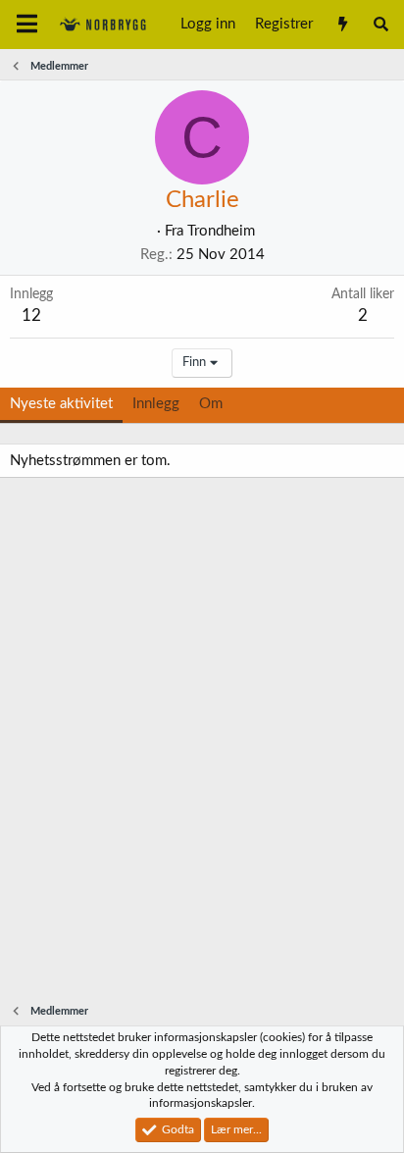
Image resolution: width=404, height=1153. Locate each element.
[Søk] (381, 24)
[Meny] (27, 24)
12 (31, 315)
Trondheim (221, 231)
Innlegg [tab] (155, 403)
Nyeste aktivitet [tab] (61, 403)
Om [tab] (211, 403)
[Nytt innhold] (342, 24)
